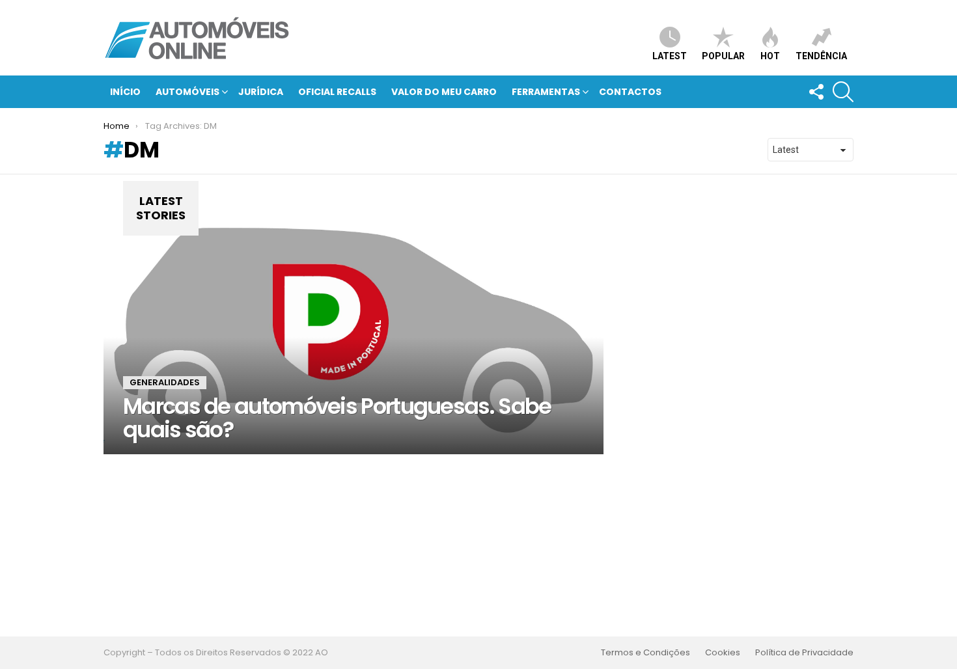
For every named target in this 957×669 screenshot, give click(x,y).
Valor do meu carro (444, 91)
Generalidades (165, 382)
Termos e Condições (645, 653)
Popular (723, 56)
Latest (669, 56)
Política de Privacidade (804, 653)
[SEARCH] (843, 91)
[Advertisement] (478, 545)
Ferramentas (546, 91)
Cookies (722, 653)
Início (125, 91)
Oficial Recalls (337, 91)
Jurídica (260, 91)
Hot (770, 56)
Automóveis (187, 91)
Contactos (630, 91)
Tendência (821, 56)
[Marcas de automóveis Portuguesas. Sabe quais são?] (353, 324)
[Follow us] (815, 91)
